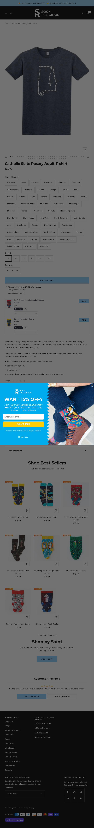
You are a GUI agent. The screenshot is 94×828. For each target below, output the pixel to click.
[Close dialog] (91, 385)
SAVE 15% (23, 424)
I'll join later (23, 437)
